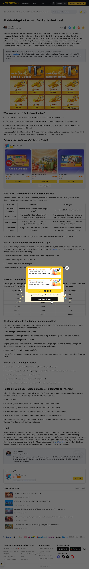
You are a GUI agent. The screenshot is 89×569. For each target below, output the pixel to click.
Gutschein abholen (44, 299)
